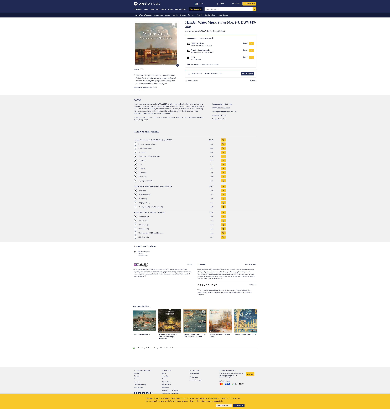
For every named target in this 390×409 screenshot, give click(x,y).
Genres (183, 15)
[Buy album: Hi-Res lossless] (251, 43)
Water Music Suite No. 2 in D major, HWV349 (156, 186)
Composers (158, 15)
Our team (137, 376)
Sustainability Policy (140, 385)
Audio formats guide (206, 38)
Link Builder (165, 387)
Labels (175, 15)
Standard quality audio (200, 50)
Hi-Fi (152, 9)
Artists (167, 15)
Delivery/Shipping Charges (170, 390)
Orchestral (221, 119)
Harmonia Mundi (223, 108)
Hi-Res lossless (197, 43)
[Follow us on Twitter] (140, 393)
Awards (199, 15)
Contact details (194, 373)
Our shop (136, 379)
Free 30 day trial (247, 74)
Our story (137, 382)
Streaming (196, 9)
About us (136, 373)
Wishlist (237, 4)
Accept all (240, 405)
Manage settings (222, 405)
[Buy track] (223, 144)
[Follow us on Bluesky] (144, 393)
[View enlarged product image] (156, 44)
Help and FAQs (166, 385)
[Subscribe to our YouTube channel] (152, 393)
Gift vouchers (166, 382)
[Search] (254, 9)
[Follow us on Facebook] (136, 393)
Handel (136, 140)
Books (170, 9)
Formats (191, 15)
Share (254, 81)
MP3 (193, 57)
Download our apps (196, 380)
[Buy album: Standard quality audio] (251, 50)
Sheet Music (161, 9)
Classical (138, 9)
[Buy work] (223, 139)
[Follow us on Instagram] (148, 393)
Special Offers (210, 15)
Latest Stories (223, 15)
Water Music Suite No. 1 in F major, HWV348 (156, 140)
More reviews (138, 91)
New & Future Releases (143, 15)
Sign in (222, 4)
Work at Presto (138, 387)
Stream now (196, 73)
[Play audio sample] (135, 144)
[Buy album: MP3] (251, 57)
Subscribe (250, 374)
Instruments (180, 9)
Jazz (146, 9)
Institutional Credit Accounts (170, 393)
